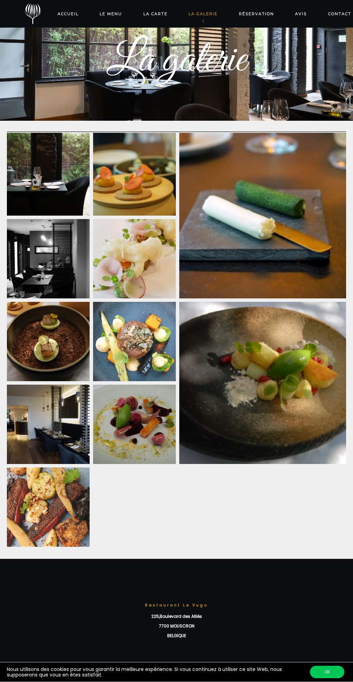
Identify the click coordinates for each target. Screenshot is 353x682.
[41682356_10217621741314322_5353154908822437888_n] (134, 260)
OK (327, 672)
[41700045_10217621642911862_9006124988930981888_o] (48, 426)
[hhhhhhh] (48, 508)
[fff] (134, 343)
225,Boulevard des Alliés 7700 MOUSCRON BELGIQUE (176, 626)
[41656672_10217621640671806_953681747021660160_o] (134, 174)
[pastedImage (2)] (134, 426)
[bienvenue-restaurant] (48, 260)
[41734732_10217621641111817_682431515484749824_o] (262, 216)
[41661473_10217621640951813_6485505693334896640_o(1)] (48, 174)
